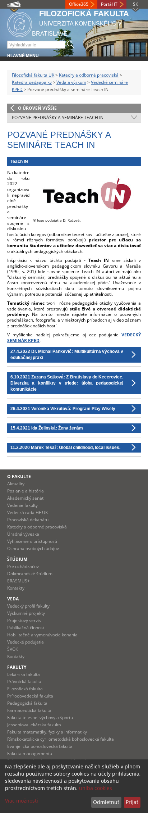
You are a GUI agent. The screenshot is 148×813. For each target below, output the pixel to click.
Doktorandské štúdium (29, 574)
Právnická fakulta (24, 681)
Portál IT (109, 4)
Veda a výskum (71, 82)
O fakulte (19, 476)
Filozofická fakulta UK (33, 75)
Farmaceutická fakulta (29, 710)
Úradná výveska (23, 534)
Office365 (78, 4)
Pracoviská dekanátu (27, 520)
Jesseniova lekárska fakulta (34, 725)
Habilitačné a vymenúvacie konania (42, 635)
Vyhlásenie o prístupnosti (32, 541)
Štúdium (17, 559)
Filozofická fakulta (25, 689)
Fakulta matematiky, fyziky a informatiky (47, 732)
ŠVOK (12, 649)
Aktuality (15, 484)
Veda (13, 599)
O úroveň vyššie (37, 108)
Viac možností (21, 800)
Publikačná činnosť (25, 627)
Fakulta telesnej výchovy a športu (40, 717)
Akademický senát (25, 498)
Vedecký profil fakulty (28, 606)
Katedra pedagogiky (32, 82)
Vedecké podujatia (25, 642)
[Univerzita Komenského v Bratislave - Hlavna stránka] (19, 23)
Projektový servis (24, 620)
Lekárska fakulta (23, 674)
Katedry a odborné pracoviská (89, 75)
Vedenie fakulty (22, 505)
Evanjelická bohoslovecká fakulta (40, 746)
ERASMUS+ (18, 581)
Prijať (132, 802)
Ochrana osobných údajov (33, 548)
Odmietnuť (106, 802)
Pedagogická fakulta (27, 703)
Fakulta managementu (29, 753)
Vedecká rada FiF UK (27, 512)
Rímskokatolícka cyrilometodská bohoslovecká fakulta (60, 739)
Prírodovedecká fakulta (30, 696)
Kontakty (15, 588)
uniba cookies (95, 788)
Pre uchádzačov (23, 566)
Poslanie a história (25, 491)
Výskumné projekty (26, 613)
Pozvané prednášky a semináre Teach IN (57, 117)
